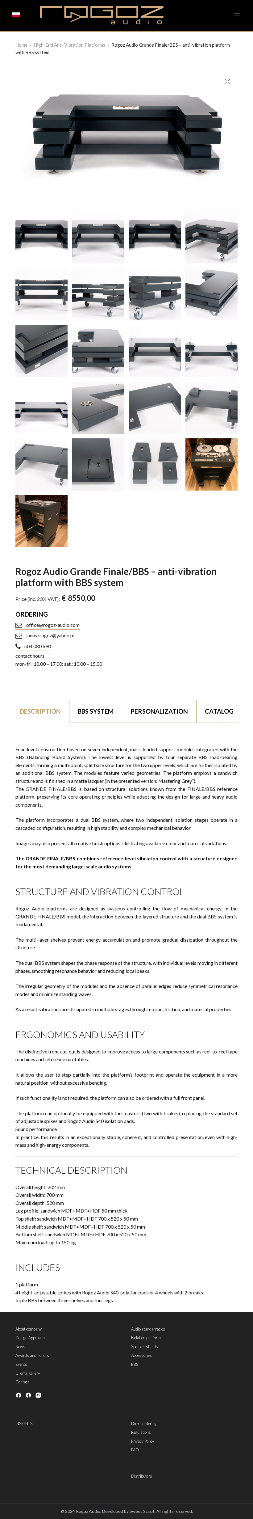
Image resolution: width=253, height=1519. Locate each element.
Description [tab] (40, 711)
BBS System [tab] (96, 711)
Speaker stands (144, 1346)
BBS (134, 1364)
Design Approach (30, 1337)
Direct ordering (143, 1423)
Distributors (141, 1476)
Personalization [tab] (159, 711)
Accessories (141, 1355)
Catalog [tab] (219, 711)
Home (21, 45)
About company (28, 1329)
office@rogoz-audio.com (52, 625)
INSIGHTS (23, 1423)
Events (21, 1364)
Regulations (141, 1432)
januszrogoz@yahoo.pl (49, 635)
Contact (22, 1381)
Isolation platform (146, 1337)
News (20, 1346)
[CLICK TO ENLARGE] (227, 82)
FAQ (135, 1449)
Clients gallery (27, 1373)
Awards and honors (32, 1355)
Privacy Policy (142, 1441)
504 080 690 (37, 646)
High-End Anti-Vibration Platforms (69, 45)
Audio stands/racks (148, 1329)
